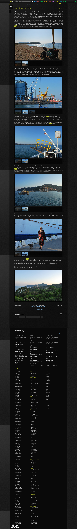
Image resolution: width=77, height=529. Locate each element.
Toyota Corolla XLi (34, 493)
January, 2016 (17, 385)
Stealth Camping (29, 316)
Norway (47, 395)
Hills (32, 382)
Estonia (47, 376)
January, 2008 (17, 523)
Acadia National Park (35, 469)
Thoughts (33, 520)
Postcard (32, 466)
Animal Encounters (34, 507)
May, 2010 (17, 484)
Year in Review (34, 525)
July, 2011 (17, 463)
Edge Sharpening (34, 420)
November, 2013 (18, 423)
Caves (32, 471)
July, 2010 (17, 481)
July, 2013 (17, 428)
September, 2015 (18, 390)
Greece (47, 382)
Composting (33, 417)
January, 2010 (17, 490)
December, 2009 (18, 491)
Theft (32, 406)
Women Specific (34, 523)
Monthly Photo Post (35, 516)
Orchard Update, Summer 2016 (36, 361)
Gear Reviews (33, 497)
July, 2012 (17, 446)
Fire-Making (33, 392)
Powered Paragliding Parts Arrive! (36, 354)
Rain (32, 385)
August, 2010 (17, 480)
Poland (47, 396)
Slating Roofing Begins (19, 353)
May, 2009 (17, 501)
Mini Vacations (34, 480)
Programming (33, 374)
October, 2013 (17, 424)
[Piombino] (38, 92)
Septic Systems (34, 440)
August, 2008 (17, 515)
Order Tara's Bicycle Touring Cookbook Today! (38, 5)
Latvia (47, 389)
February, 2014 (18, 418)
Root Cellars (33, 439)
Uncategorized (34, 522)
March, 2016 (17, 382)
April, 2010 (17, 485)
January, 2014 (17, 420)
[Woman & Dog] (38, 235)
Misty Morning (17, 346)
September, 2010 (18, 478)
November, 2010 (18, 475)
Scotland (47, 401)
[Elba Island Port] (38, 190)
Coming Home (34, 472)
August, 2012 (17, 444)
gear (53, 1)
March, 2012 (17, 452)
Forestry (32, 421)
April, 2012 (17, 450)
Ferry (39, 316)
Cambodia (48, 373)
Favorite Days (33, 404)
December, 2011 (18, 456)
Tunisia (47, 406)
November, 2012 (18, 440)
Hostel (32, 477)
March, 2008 (17, 520)
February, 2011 (18, 471)
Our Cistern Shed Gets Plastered (52, 350)
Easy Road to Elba (22, 8)
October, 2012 (17, 442)
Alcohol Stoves (34, 389)
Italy (42, 316)
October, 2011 (17, 459)
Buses (32, 379)
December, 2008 (18, 509)
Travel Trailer (33, 452)
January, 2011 (17, 472)
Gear (32, 496)
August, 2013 (17, 427)
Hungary (47, 385)
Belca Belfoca (33, 462)
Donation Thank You (35, 402)
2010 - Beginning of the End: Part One (38, 306)
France (47, 379)
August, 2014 (17, 409)
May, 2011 (17, 466)
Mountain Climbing (34, 383)
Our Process (33, 373)
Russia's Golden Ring (35, 488)
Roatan (32, 487)
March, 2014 (17, 417)
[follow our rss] (32, 1)
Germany (48, 380)
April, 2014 (17, 415)
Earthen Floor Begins (50, 361)
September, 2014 (18, 408)
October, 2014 (17, 406)
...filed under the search (54, 3)
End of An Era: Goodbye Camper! (21, 356)
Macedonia (48, 392)
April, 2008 (17, 519)
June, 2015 (17, 395)
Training (32, 501)
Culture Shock (33, 475)
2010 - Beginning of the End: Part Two (38, 308)
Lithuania (48, 390)
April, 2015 (17, 398)
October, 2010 (17, 477)
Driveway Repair (33, 347)
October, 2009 (17, 494)
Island (35, 316)
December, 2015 (18, 386)
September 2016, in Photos (20, 342)
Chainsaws (33, 412)
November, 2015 (18, 388)
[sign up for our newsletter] (37, 1)
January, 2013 (17, 437)
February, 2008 (18, 522)
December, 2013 (18, 421)
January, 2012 (17, 455)
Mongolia (48, 393)
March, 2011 (17, 469)
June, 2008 (17, 516)
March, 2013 (17, 434)
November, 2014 (18, 405)
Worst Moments (34, 408)
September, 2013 (18, 425)
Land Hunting (33, 430)
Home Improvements (19, 360)
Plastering (33, 434)
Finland (47, 377)
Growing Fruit (33, 427)
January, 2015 (17, 402)
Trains (32, 386)
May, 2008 (17, 517)
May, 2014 (17, 414)
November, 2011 (18, 458)
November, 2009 (18, 493)
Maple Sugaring (34, 431)
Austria (47, 371)
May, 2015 (17, 396)
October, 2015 (17, 389)
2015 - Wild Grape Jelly (38, 311)
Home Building (34, 428)
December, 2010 (18, 474)
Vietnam (47, 408)
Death (32, 510)
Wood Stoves (33, 458)
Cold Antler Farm (34, 415)
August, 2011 (17, 462)
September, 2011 (18, 461)
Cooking (32, 398)
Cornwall (32, 474)
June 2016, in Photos (34, 351)
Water (32, 453)
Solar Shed (33, 444)
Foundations (33, 423)
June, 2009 (17, 500)
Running (32, 519)
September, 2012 (18, 443)
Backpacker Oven (34, 390)
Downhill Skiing (34, 512)
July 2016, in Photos (18, 363)
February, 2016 (18, 383)
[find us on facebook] (36, 1)
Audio (32, 461)
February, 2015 (18, 401)
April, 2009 (17, 503)
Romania (48, 398)
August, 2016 (17, 374)
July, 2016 (17, 376)
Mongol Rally (33, 481)
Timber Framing (34, 450)
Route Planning (34, 500)
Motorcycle (33, 484)
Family (32, 513)
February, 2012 (18, 453)
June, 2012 (17, 447)
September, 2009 (18, 496)
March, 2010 (17, 487)
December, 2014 (18, 404)
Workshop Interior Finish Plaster (36, 365)
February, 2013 (18, 436)
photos (45, 1)
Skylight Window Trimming (35, 358)
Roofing (32, 437)
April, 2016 (17, 380)
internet (57, 1)
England (47, 374)
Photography (33, 465)
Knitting (32, 515)
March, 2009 (17, 504)
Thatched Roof (34, 449)
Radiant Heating (34, 436)
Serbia (47, 402)
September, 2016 (18, 373)
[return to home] (15, 1)
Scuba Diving (33, 490)
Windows (33, 456)
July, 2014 (17, 411)
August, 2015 (17, 392)
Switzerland (48, 404)
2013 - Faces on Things (38, 309)
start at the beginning (57, 333)
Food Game (33, 399)
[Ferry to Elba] (38, 142)
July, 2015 (17, 393)
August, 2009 (17, 497)
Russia (47, 399)
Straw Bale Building (35, 447)
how (61, 1)
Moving (32, 517)
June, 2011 (17, 465)
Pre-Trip (32, 498)
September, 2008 (18, 513)
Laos (47, 388)
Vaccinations (33, 503)
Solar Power (33, 443)
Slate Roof (33, 442)
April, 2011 (17, 468)
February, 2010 (18, 488)
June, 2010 (17, 482)
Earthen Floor (33, 418)
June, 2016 (17, 377)
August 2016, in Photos (19, 349)
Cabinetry (33, 411)
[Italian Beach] (38, 44)
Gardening (33, 424)
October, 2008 (17, 512)
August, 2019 (17, 371)
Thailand (47, 405)
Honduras (48, 383)
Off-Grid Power (34, 433)
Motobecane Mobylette (35, 482)
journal (41, 1)
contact (64, 1)
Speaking (33, 376)
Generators (33, 425)
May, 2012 (17, 449)
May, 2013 (17, 431)
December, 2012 (18, 439)
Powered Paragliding (35, 485)
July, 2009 (17, 498)
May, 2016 (17, 379)
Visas (32, 504)
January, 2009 (17, 507)
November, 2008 (18, 510)
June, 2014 (17, 412)
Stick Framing (33, 446)
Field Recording (34, 463)
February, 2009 (18, 506)
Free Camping (21, 316)
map (50, 1)
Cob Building (33, 414)
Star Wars (33, 491)
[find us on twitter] (34, 1)
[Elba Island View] (38, 286)
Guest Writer (33, 405)
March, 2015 (17, 399)
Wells (32, 455)
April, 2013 (17, 433)
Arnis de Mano (34, 509)
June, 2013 (17, 430)
